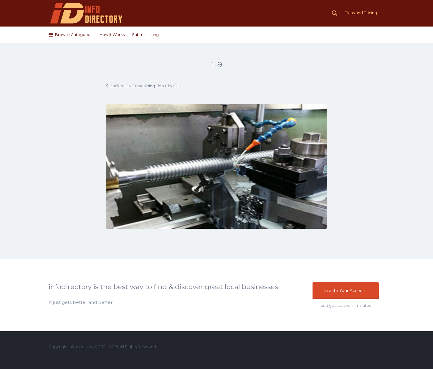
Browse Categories (73, 34)
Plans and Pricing (361, 12)
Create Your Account (345, 290)
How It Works (112, 34)
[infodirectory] (86, 13)
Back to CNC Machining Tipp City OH (145, 85)
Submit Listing (145, 34)
